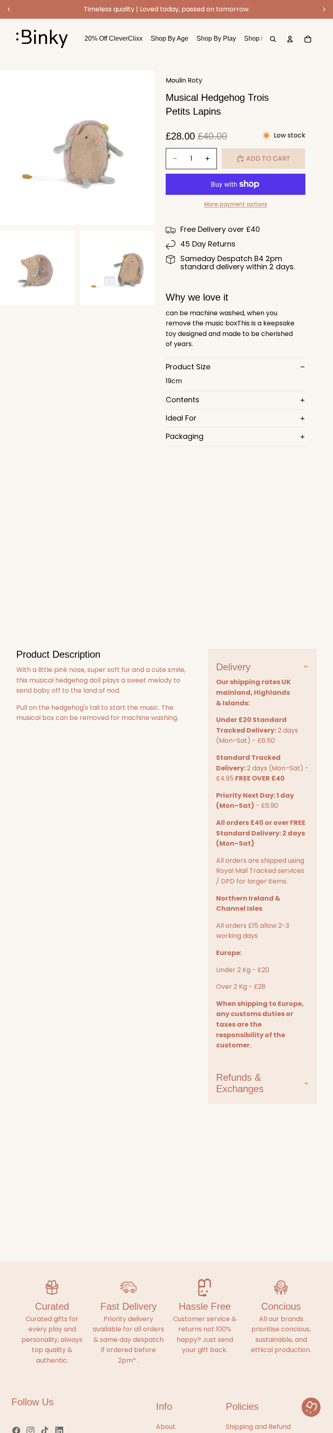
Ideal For (181, 418)
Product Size (188, 367)
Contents (182, 400)
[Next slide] (324, 9)
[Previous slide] (9, 9)
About (165, 1426)
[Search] (273, 39)
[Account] (290, 39)
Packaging (184, 436)
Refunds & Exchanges (240, 1083)
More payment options (235, 204)
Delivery (233, 666)
